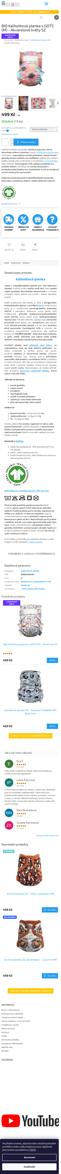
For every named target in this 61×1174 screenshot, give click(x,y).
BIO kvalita (39, 588)
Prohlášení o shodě (10, 1025)
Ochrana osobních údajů (12, 1017)
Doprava (5, 1032)
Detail (52, 660)
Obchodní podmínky (10, 1039)
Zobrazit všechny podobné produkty (30, 736)
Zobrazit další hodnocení (47, 835)
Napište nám (6, 1047)
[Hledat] (41, 17)
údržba (19, 441)
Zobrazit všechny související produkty (30, 991)
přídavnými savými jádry (48, 152)
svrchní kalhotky (50, 161)
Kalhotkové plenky (30, 571)
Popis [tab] (6, 262)
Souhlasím (29, 1166)
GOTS (41, 305)
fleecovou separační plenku (34, 370)
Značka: (12, 43)
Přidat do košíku (28, 142)
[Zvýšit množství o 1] (12, 140)
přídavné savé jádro (40, 345)
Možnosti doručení (9, 134)
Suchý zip (25, 585)
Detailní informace (9, 203)
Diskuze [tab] (26, 262)
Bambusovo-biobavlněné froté (36, 581)
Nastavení (29, 1157)
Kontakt (4, 1050)
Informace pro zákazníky (12, 1013)
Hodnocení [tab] (16, 262)
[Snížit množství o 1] (12, 143)
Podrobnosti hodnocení (40, 40)
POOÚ (33, 1150)
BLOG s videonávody (10, 1010)
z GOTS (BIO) (27, 588)
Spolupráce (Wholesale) (12, 1043)
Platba (4, 1036)
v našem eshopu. (35, 542)
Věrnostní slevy (8, 1028)
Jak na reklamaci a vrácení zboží (15, 1021)
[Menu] (57, 17)
